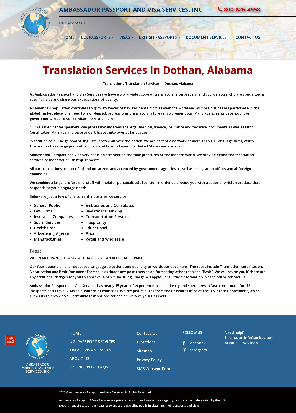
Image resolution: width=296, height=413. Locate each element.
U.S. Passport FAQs (88, 366)
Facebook (196, 342)
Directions (146, 342)
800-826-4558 (241, 9)
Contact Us (147, 333)
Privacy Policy (149, 359)
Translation (112, 83)
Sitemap (144, 350)
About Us (79, 358)
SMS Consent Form (154, 368)
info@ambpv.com (258, 337)
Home (75, 333)
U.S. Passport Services (92, 341)
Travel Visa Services (90, 350)
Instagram (197, 349)
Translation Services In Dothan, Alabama (159, 83)
